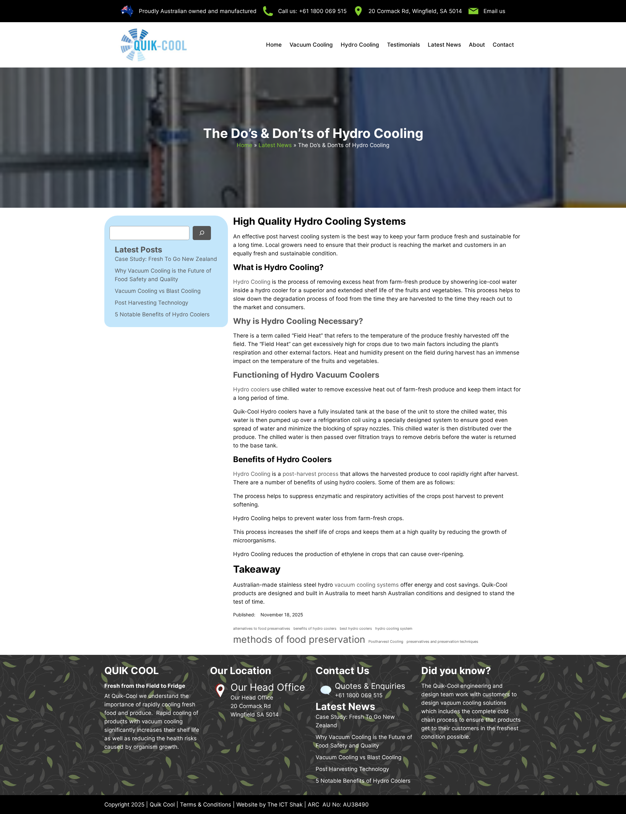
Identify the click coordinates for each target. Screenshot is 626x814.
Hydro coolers (251, 389)
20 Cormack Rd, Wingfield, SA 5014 (415, 11)
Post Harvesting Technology (151, 302)
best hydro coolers (356, 628)
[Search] (202, 233)
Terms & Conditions (205, 804)
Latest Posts (138, 249)
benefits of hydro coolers (314, 628)
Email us (494, 11)
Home (244, 145)
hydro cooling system (393, 628)
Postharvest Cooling (385, 642)
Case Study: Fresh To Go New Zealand (166, 259)
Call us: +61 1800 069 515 (312, 11)
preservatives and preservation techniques (442, 642)
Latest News (275, 145)
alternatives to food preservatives (261, 628)
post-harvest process (310, 474)
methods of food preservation (299, 639)
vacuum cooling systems (367, 584)
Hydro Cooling (251, 282)
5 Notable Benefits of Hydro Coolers (162, 314)
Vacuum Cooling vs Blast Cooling (158, 291)
